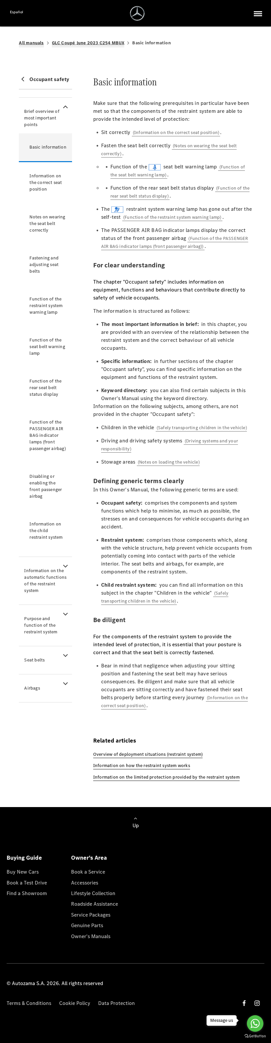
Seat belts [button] (34, 660)
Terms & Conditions (29, 1003)
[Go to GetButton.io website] (255, 1036)
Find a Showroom (27, 893)
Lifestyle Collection (93, 893)
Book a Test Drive (27, 882)
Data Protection (116, 1003)
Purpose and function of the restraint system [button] (40, 625)
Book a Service (88, 871)
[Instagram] (257, 1003)
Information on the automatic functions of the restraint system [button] (45, 580)
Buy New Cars (23, 871)
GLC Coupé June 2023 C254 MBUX (88, 43)
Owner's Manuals (90, 936)
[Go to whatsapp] (255, 1023)
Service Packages (90, 914)
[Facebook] (244, 1003)
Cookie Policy (74, 1003)
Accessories (84, 882)
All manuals (31, 43)
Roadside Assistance (94, 903)
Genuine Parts (87, 925)
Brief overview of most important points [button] (41, 118)
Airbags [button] (32, 688)
